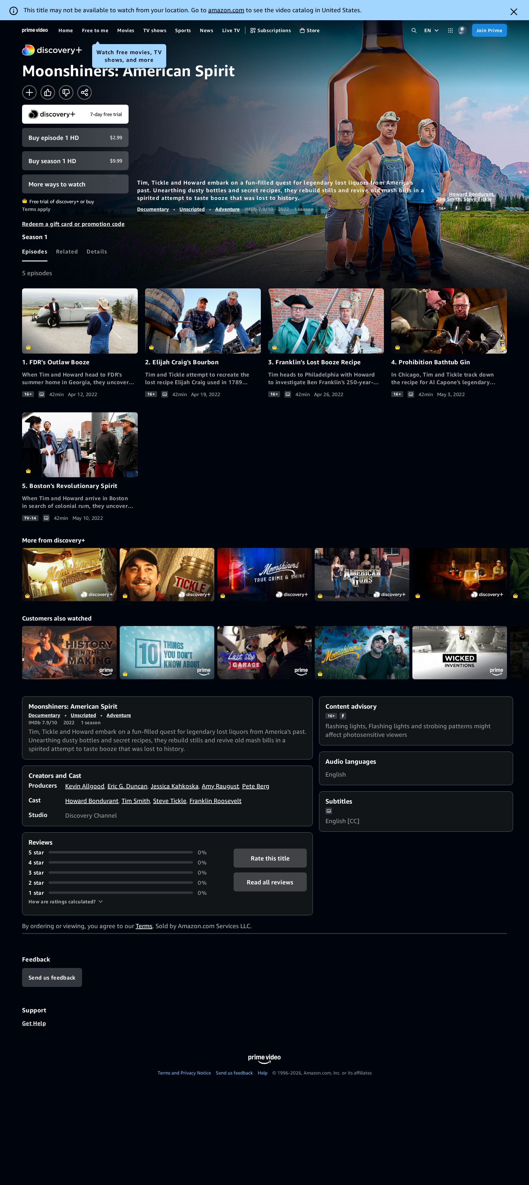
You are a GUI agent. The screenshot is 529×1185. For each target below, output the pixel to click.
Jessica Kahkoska (175, 785)
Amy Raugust (220, 785)
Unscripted (192, 209)
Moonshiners (362, 652)
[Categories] (450, 30)
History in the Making (69, 652)
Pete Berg (255, 785)
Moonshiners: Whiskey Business (69, 574)
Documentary (153, 209)
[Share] (84, 92)
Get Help (34, 1023)
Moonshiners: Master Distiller (459, 574)
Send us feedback (234, 1072)
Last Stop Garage (264, 652)
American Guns (362, 574)
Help (263, 1072)
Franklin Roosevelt (215, 800)
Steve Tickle (477, 199)
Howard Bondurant (471, 194)
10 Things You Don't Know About (167, 652)
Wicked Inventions (459, 652)
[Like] (47, 92)
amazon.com (226, 9)
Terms (144, 925)
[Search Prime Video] (414, 30)
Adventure (227, 209)
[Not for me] (66, 92)
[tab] (34, 251)
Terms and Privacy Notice (184, 1072)
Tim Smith (449, 199)
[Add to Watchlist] (29, 92)
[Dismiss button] (514, 11)
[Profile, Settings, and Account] (462, 30)
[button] (65, 901)
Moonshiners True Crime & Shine (264, 574)
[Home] (35, 30)
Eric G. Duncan (127, 785)
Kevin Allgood (84, 785)
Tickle (167, 574)
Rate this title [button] (270, 857)
